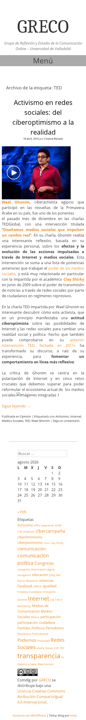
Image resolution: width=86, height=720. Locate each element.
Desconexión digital (43, 569)
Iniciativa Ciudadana (29, 591)
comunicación (31, 548)
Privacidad (43, 640)
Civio (47, 543)
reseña (40, 648)
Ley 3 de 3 (56, 599)
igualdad (49, 585)
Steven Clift (52, 648)
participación (50, 616)
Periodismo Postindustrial (32, 633)
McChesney (24, 606)
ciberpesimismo (30, 542)
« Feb (21, 511)
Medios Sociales (12, 421)
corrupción (23, 569)
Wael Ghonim (40, 421)
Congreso (44, 563)
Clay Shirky (74, 279)
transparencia (38, 655)
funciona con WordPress (29, 715)
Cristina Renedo (53, 138)
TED (27, 421)
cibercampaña (50, 531)
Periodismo (55, 627)
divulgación (24, 575)
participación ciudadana (36, 622)
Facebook (25, 585)
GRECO (37, 586)
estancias (46, 580)
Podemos (26, 640)
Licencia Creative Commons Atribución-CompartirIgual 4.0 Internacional (41, 697)
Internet (75, 416)
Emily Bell (55, 575)
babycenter (47, 525)
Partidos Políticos (31, 627)
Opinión (25, 416)
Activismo (62, 416)
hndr (73, 715)
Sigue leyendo (16, 406)
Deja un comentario (66, 421)
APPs (37, 525)
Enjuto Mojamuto (27, 580)
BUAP (58, 525)
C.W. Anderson (26, 531)
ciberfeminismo (29, 536)
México (35, 617)
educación (40, 574)
